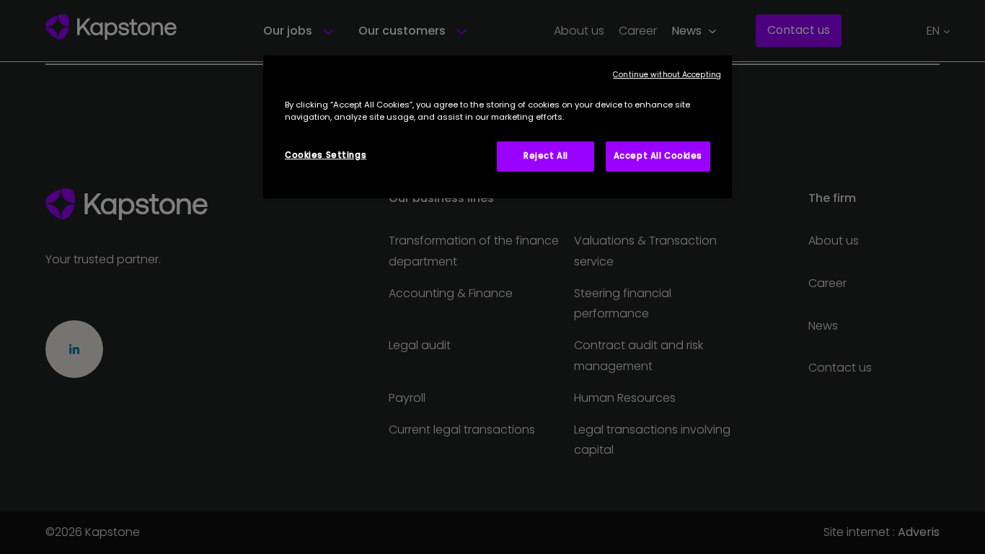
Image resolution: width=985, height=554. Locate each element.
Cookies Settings (325, 155)
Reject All (546, 156)
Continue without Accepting (667, 74)
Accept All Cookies (658, 156)
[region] (497, 127)
